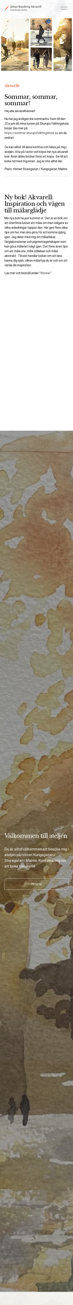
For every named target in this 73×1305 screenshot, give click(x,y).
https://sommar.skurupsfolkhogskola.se (31, 133)
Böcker (45, 273)
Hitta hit (36, 884)
